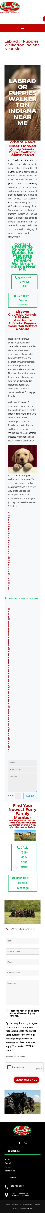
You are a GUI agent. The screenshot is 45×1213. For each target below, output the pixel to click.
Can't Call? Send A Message (23, 300)
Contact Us (9, 1171)
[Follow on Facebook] (19, 1142)
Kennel (7, 1163)
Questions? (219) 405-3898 (24, 282)
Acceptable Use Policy (15, 1056)
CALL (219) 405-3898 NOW (24, 857)
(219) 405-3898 (23, 929)
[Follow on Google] (25, 1142)
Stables (7, 1167)
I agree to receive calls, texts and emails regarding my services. (24, 1013)
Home (7, 1159)
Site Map (29, 1208)
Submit (30, 795)
